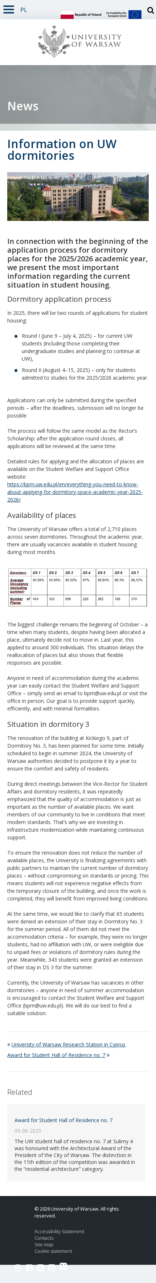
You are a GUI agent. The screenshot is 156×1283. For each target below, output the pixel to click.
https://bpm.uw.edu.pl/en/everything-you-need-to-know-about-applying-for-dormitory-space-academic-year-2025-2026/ (75, 492)
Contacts (43, 1238)
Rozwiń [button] (8, 8)
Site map (43, 1244)
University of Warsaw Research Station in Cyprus (69, 1044)
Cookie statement (53, 1251)
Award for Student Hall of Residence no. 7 (56, 1055)
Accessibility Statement (59, 1231)
